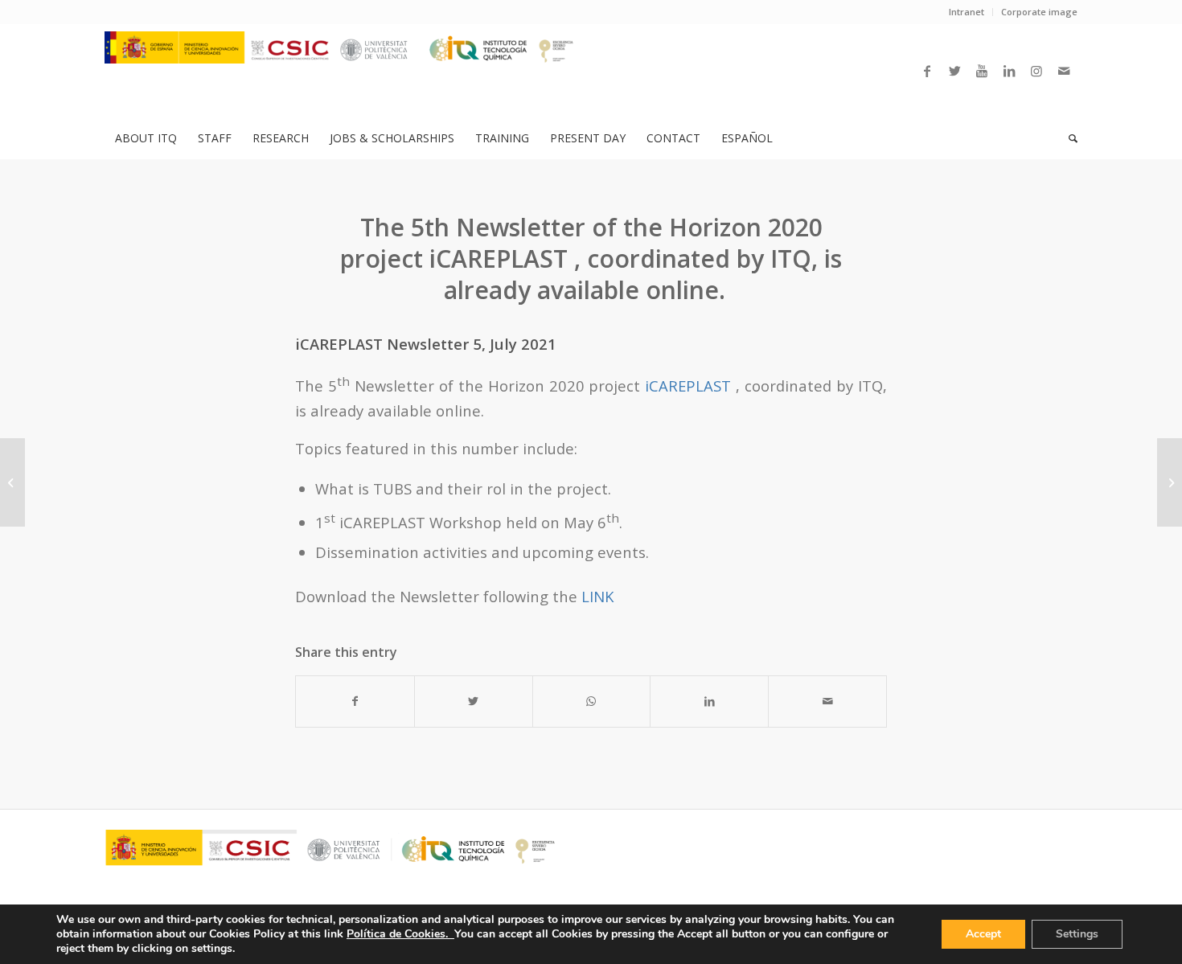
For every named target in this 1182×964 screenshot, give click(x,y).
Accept (983, 933)
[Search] (1067, 138)
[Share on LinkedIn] (709, 701)
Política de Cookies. (400, 933)
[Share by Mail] (827, 701)
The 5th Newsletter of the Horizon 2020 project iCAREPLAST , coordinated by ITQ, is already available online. (591, 258)
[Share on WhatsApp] (592, 701)
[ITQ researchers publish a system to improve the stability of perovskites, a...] (12, 482)
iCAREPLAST (688, 385)
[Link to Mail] (1064, 71)
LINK (597, 596)
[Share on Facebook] (355, 701)
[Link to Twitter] (954, 71)
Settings (1077, 933)
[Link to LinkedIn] (1009, 71)
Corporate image (1039, 12)
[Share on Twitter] (473, 701)
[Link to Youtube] (982, 71)
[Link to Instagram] (1036, 71)
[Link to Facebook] (927, 71)
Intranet (966, 12)
